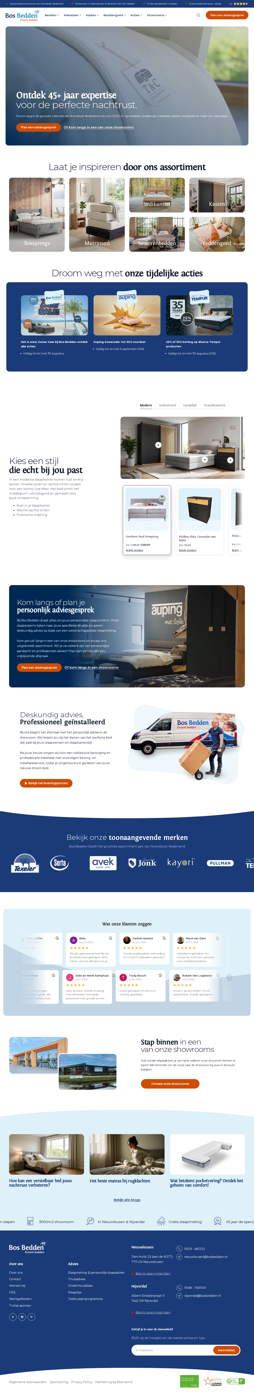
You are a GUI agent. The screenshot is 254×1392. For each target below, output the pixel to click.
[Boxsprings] (37, 215)
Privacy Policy (81, 1382)
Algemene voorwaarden (28, 1382)
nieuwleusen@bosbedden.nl (206, 1257)
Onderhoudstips (80, 1285)
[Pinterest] (31, 1317)
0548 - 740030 (195, 1287)
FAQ (12, 1292)
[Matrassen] (97, 215)
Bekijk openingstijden (153, 1273)
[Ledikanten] (157, 195)
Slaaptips (74, 1292)
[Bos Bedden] (23, 15)
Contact (15, 1279)
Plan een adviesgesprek (227, 15)
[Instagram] (22, 1317)
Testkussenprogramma (85, 1299)
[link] (205, 460)
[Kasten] (217, 195)
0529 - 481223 (194, 1249)
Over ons (15, 1272)
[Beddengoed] (217, 234)
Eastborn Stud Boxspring (142, 536)
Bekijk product (135, 550)
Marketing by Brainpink (114, 1382)
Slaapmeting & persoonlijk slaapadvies (96, 1272)
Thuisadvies (76, 1279)
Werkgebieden (20, 1299)
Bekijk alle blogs (127, 1200)
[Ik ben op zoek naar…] (198, 15)
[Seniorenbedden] (157, 234)
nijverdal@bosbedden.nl (202, 1295)
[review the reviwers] (54, 938)
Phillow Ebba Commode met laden (197, 538)
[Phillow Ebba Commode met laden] (199, 509)
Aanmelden (226, 1350)
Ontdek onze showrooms (170, 1084)
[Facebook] (13, 1317)
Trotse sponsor (20, 1305)
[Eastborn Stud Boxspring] (147, 509)
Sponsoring (59, 1382)
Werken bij (17, 1285)
